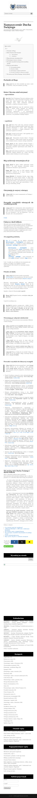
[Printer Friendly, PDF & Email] (8, 546)
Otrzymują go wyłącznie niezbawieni (18, 70)
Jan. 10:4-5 (30, 464)
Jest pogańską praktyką (15, 67)
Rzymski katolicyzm (9, 698)
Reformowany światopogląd (10, 696)
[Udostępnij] (14, 542)
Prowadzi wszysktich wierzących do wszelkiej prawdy (17, 62)
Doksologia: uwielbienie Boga (11, 667)
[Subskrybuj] (29, 542)
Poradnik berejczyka (9, 690)
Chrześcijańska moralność (10, 665)
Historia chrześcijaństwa (9, 684)
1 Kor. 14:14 (22, 432)
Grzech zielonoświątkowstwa (12, 535)
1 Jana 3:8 (7, 433)
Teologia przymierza (9, 712)
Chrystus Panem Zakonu (10, 760)
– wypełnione (13, 56)
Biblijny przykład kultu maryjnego (12, 757)
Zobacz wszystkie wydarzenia (11, 648)
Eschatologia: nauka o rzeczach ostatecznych (14, 675)
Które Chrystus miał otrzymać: (14, 52)
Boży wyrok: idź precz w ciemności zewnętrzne (16, 536)
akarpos (29, 278)
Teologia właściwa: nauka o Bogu (12, 718)
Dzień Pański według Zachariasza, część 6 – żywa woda (17, 733)
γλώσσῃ (8, 277)
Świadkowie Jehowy (9, 706)
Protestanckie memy (9, 694)
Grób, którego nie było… (10, 735)
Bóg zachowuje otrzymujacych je (15, 58)
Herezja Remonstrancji (9, 681)
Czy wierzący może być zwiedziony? (14, 527)
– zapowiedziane (14, 54)
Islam (5, 686)
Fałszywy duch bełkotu (12, 65)
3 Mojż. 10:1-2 (12, 426)
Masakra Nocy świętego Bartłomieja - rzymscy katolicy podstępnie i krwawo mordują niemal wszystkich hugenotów (18, 623)
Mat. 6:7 (8, 240)
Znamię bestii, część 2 (9, 753)
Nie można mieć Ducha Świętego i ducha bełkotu (18, 74)
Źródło (5, 217)
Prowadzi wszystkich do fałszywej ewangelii (20, 72)
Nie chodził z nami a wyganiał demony (14, 531)
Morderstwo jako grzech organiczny (12, 737)
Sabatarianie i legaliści (9, 700)
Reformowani (15, 29)
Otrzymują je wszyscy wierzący (14, 60)
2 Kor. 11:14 (14, 466)
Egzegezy (6, 669)
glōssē (11, 277)
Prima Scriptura (7, 692)
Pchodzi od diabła (14, 68)
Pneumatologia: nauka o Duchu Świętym (14, 30)
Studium (6, 704)
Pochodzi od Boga (11, 50)
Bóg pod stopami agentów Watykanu (13, 769)
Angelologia (7, 657)
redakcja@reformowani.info (20, 796)
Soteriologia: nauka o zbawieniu (11, 702)
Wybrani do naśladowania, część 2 (12, 749)
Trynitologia (7, 721)
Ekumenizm (7, 673)
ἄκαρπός (25, 278)
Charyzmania (29, 29)
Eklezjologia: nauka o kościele (11, 671)
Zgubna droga (7, 723)
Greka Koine (7, 677)
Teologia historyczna (9, 710)
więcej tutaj (16, 378)
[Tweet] (21, 542)
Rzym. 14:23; (30, 432)
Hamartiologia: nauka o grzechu (11, 679)
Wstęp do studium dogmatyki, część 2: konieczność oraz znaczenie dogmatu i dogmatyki (17, 740)
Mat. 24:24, (8, 466)
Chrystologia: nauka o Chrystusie (12, 663)
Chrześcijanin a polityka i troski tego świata (14, 755)
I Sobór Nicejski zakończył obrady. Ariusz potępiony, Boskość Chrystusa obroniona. (18, 637)
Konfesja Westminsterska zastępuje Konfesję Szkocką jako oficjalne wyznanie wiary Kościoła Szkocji (18, 633)
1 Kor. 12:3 (16, 432)
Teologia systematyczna (9, 716)
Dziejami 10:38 (17, 438)
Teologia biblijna (8, 708)
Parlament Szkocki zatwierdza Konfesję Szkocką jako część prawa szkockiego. (18, 630)
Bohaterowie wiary (8, 659)
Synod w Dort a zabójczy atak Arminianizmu (15, 731)
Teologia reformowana (9, 714)
